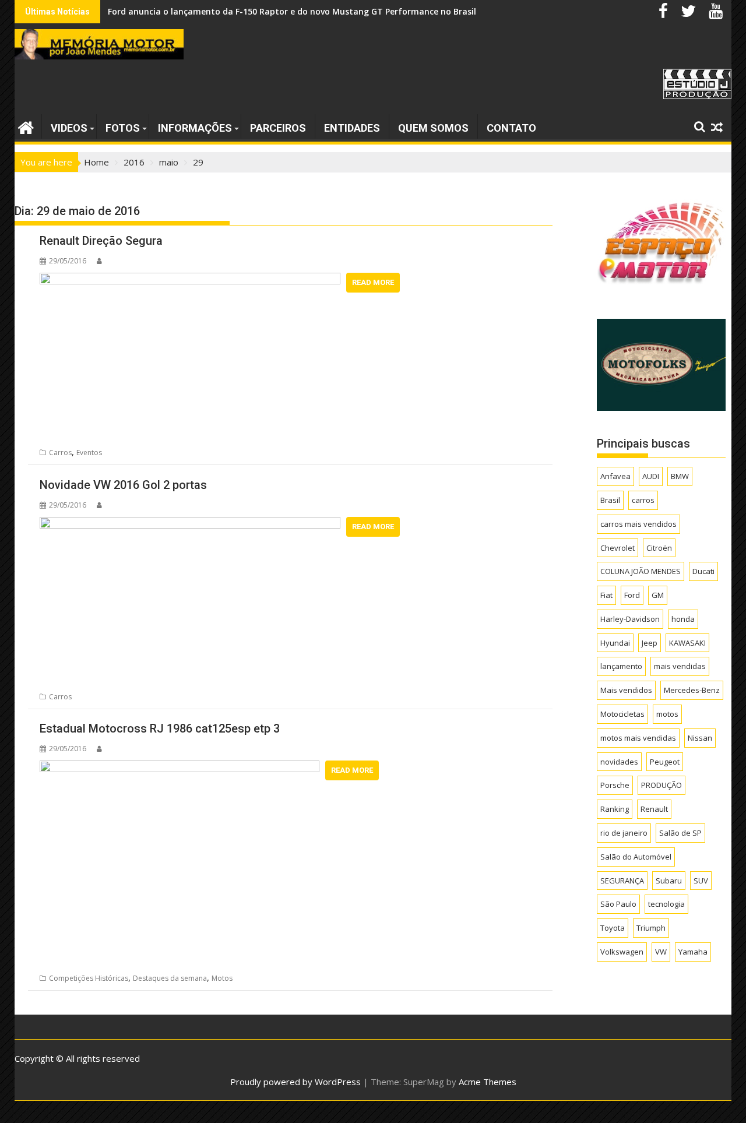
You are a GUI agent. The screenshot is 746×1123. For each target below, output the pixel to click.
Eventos (89, 452)
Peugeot (665, 761)
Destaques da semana (170, 978)
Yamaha (693, 951)
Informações (195, 128)
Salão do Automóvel (635, 856)
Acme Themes (487, 1081)
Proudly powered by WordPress (295, 1081)
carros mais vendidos (638, 524)
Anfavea (615, 476)
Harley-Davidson (630, 619)
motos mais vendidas (638, 738)
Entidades (352, 128)
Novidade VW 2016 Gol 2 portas (123, 485)
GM (658, 595)
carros (643, 500)
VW (661, 951)
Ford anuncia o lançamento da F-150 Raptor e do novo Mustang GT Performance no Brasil (292, 11)
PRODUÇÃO (661, 785)
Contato (511, 128)
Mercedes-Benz (692, 690)
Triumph (651, 928)
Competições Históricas (88, 978)
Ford (632, 595)
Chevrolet (617, 548)
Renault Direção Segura (101, 241)
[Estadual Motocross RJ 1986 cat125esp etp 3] (179, 767)
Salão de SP (680, 833)
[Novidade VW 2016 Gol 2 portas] (190, 524)
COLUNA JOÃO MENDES (640, 571)
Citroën (659, 548)
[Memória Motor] (25, 126)
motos (667, 714)
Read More (373, 282)
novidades (619, 761)
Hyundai (615, 643)
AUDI (650, 476)
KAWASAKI (687, 643)
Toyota (612, 928)
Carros (60, 452)
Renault (654, 809)
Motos (222, 978)
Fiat (606, 595)
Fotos (122, 128)
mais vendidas (680, 666)
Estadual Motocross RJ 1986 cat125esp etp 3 (160, 728)
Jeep (649, 643)
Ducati (703, 571)
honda (683, 619)
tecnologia (666, 904)
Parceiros (278, 128)
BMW (680, 476)
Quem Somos (433, 128)
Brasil (610, 500)
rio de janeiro (624, 833)
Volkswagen (621, 951)
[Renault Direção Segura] (190, 280)
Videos (69, 128)
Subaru (669, 880)
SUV (701, 880)
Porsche (614, 785)
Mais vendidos (626, 690)
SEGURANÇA (622, 880)
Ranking (614, 809)
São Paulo (618, 904)
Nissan (700, 738)
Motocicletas (622, 714)
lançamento (621, 666)
